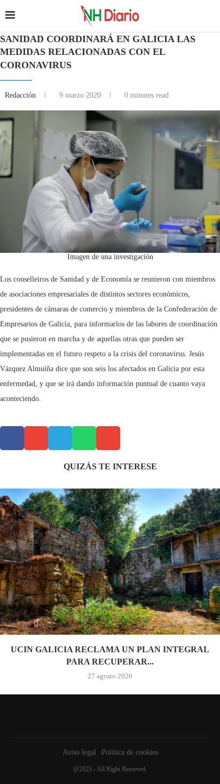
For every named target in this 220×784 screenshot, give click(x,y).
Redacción (21, 95)
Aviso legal (79, 752)
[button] (12, 438)
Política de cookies (129, 752)
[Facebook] (107, 715)
